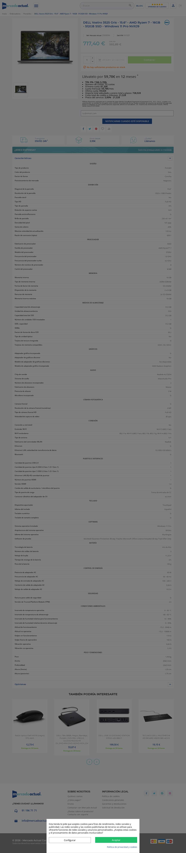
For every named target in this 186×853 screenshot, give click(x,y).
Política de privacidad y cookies (122, 847)
